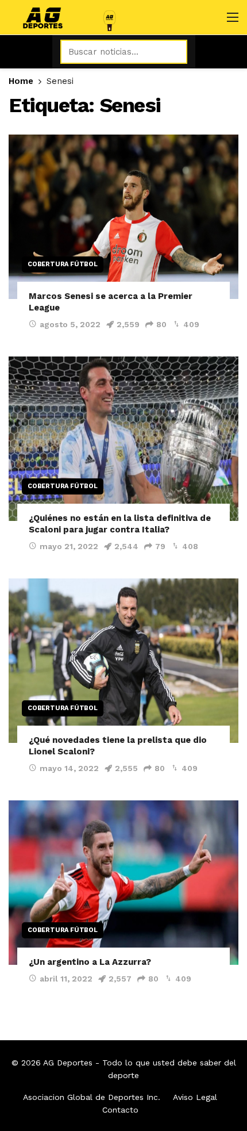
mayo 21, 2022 (69, 546)
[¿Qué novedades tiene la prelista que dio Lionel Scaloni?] (123, 660)
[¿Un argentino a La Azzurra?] (123, 882)
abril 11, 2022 (66, 978)
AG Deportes (67, 1062)
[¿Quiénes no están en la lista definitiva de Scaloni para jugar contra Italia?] (123, 438)
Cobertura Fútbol (63, 264)
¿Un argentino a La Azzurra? (90, 962)
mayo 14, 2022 (69, 768)
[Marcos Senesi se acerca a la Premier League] (123, 217)
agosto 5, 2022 (70, 324)
